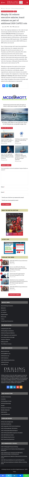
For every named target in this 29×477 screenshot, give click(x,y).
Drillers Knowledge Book (7, 421)
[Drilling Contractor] (14, 2)
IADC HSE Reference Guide (7, 435)
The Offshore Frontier (6, 343)
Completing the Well (6, 328)
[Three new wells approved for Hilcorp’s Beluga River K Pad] (5, 275)
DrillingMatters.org (5, 353)
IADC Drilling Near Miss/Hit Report (9, 430)
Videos (2, 319)
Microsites (8, 8)
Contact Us (3, 310)
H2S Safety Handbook (6, 424)
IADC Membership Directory (7, 360)
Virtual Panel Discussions (7, 321)
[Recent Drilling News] (14, 235)
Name (3, 187)
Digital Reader (4, 314)
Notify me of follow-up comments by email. (13, 197)
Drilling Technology (6, 403)
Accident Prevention (6, 396)
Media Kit (3, 308)
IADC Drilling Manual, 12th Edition (9, 428)
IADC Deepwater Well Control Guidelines (10, 426)
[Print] (17, 85)
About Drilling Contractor (7, 305)
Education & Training (6, 407)
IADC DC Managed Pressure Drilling (9, 446)
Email (3, 192)
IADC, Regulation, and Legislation (9, 335)
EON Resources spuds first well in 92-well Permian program (21, 140)
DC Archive (3, 312)
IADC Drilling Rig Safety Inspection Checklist (12, 432)
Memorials (3, 316)
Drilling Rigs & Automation (7, 330)
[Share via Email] (13, 85)
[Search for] (27, 3)
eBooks (3, 405)
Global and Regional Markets (17, 8)
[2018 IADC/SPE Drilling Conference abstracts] (5, 262)
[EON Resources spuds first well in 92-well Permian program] (21, 134)
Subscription (4, 412)
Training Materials (5, 414)
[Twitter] (7, 85)
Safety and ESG (4, 341)
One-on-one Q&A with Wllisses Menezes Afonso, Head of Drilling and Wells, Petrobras (7, 156)
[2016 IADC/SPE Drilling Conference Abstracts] (5, 288)
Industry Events (5, 362)
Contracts (3, 399)
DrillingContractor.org (7, 469)
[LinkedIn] (10, 85)
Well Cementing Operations (7, 439)
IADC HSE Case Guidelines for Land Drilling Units (12, 460)
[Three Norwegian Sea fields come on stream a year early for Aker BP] (7, 134)
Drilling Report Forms (6, 401)
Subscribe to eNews (14, 294)
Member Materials (5, 410)
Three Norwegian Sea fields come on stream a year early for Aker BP (7, 140)
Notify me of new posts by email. (10, 200)
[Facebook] (3, 85)
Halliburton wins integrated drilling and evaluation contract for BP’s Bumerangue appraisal (21, 157)
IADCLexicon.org (5, 355)
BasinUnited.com (5, 351)
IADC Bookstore (4, 358)
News (15, 11)
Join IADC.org (4, 364)
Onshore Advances (5, 339)
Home (3, 8)
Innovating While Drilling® (7, 337)
